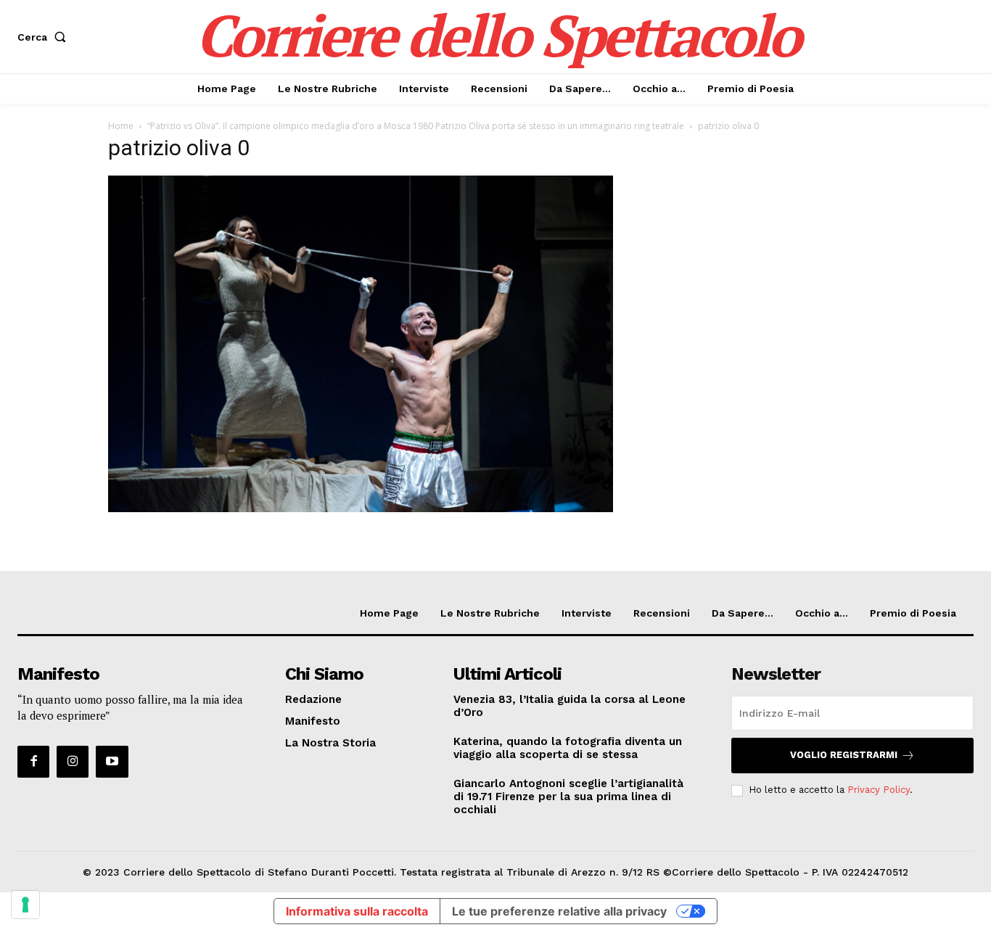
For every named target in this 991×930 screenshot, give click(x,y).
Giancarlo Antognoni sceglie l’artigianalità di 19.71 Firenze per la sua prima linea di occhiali (568, 796)
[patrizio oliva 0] (360, 508)
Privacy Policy (878, 789)
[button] (44, 37)
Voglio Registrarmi (843, 754)
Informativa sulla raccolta (357, 911)
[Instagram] (73, 762)
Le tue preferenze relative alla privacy (559, 911)
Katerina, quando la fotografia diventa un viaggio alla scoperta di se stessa (567, 748)
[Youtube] (112, 762)
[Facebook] (33, 762)
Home (120, 126)
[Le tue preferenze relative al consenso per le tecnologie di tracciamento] (25, 904)
